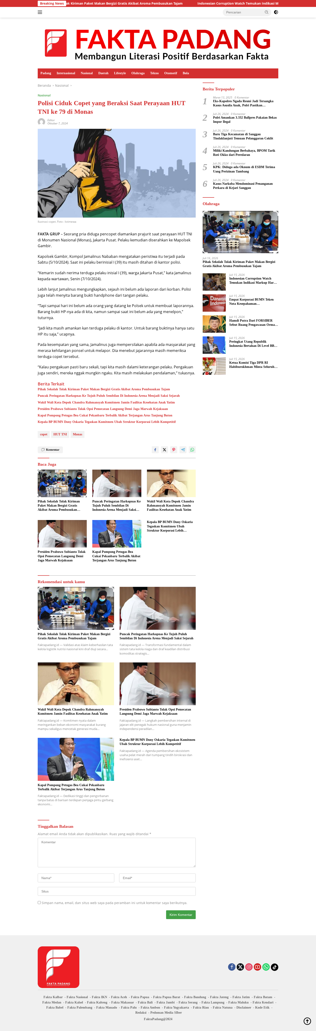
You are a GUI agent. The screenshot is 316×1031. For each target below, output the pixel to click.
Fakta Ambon (150, 1007)
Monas (77, 434)
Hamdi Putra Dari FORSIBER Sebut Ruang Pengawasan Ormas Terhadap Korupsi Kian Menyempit (252, 323)
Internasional (66, 73)
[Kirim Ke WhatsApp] (192, 449)
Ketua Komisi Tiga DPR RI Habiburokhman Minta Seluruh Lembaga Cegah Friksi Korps (251, 365)
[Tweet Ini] (164, 449)
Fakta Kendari (263, 1002)
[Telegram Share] (183, 449)
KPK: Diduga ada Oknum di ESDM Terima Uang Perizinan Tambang (244, 169)
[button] (266, 12)
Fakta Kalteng (97, 1002)
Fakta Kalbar (53, 997)
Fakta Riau (201, 1007)
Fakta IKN (99, 997)
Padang (45, 73)
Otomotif (170, 73)
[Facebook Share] (155, 449)
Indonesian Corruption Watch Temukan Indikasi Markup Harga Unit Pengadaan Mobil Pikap (233, 3)
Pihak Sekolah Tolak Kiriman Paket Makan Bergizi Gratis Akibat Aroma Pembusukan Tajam (104, 389)
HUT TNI (60, 434)
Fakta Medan (51, 1002)
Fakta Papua (140, 997)
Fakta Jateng (219, 997)
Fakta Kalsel (74, 1002)
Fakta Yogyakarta (176, 1007)
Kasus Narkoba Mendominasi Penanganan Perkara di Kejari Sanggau (243, 186)
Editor (51, 120)
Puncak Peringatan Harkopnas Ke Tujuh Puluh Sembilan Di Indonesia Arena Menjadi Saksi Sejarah (109, 395)
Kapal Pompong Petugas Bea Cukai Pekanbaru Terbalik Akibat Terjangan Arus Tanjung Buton (105, 415)
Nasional (87, 73)
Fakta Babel (54, 1007)
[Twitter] (240, 967)
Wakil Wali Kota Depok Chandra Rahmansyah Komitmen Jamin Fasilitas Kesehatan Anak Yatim (106, 402)
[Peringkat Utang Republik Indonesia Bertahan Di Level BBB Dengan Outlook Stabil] (214, 345)
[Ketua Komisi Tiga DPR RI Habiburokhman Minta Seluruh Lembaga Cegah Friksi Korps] (214, 366)
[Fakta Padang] (158, 42)
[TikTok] (274, 967)
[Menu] (41, 12)
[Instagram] (249, 967)
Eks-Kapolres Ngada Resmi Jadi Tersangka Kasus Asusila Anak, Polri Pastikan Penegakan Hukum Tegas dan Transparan (243, 103)
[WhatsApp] (266, 967)
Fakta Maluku (238, 1002)
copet (43, 434)
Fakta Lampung (212, 1002)
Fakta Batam (263, 997)
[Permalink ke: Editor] (41, 121)
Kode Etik (262, 1007)
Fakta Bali (145, 1002)
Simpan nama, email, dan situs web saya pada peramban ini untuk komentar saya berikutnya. (114, 903)
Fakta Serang (188, 1002)
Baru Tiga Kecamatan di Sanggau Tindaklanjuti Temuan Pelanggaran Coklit (243, 136)
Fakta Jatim (241, 997)
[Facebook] (231, 967)
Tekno (154, 73)
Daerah (103, 73)
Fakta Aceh (119, 997)
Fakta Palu (129, 1007)
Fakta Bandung (195, 997)
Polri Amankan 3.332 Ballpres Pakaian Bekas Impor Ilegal (245, 119)
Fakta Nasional (77, 997)
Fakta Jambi (166, 1002)
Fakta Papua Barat (166, 997)
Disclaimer (243, 1007)
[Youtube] (257, 967)
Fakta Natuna (222, 1007)
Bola (186, 73)
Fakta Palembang (79, 1007)
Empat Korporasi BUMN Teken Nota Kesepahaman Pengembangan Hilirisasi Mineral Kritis (252, 302)
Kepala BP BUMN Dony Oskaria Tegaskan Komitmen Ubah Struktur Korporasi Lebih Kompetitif (107, 422)
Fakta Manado (106, 1007)
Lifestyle (120, 73)
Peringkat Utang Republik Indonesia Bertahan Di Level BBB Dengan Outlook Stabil (252, 344)
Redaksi (140, 1012)
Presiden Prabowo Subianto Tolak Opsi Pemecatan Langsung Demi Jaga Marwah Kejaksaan (103, 409)
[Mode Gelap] (276, 12)
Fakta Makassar (122, 1002)
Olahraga (138, 73)
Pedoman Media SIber (166, 1012)
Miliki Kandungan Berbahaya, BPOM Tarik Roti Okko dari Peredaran (244, 153)
